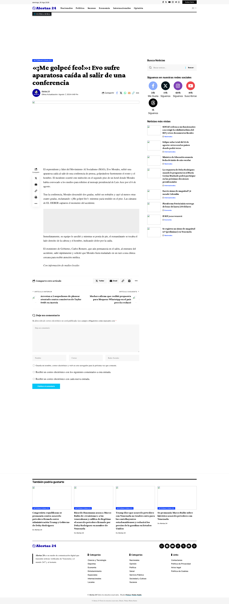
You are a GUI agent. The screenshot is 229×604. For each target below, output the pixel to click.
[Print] (36, 197)
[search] (188, 8)
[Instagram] (172, 2)
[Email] (129, 93)
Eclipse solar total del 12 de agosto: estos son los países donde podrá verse (176, 145)
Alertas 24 (46, 91)
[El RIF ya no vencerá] (153, 220)
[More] (137, 93)
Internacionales (43, 60)
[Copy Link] (133, 93)
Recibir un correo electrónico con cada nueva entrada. (63, 378)
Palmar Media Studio (134, 594)
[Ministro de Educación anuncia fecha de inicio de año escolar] (153, 161)
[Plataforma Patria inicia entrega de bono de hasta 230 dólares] (153, 207)
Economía (167, 210)
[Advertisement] (114, 35)
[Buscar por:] (168, 67)
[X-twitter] (183, 546)
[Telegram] (175, 2)
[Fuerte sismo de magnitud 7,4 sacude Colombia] (153, 194)
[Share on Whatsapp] (125, 93)
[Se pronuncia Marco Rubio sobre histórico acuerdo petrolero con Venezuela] (177, 498)
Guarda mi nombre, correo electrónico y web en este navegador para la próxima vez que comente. (76, 365)
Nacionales (168, 137)
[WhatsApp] (178, 2)
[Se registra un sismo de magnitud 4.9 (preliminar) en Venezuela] (153, 232)
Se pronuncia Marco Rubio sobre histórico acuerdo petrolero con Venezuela (175, 515)
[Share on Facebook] (117, 93)
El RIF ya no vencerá (172, 216)
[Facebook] (163, 2)
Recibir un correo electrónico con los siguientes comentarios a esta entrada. (73, 372)
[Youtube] (190, 89)
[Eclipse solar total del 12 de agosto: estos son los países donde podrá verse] (153, 145)
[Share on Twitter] (121, 93)
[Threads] (153, 106)
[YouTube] (169, 2)
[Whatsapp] (161, 546)
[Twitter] (166, 2)
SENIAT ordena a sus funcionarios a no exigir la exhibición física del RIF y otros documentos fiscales (178, 130)
